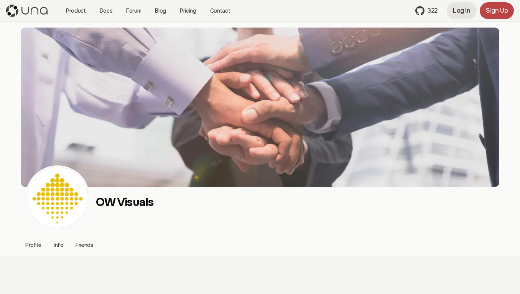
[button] (426, 10)
